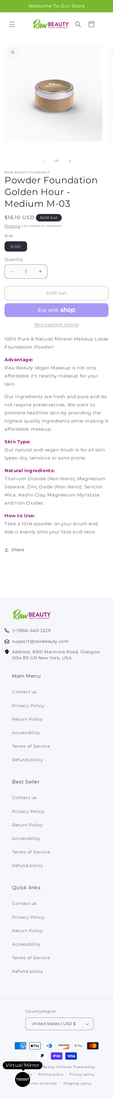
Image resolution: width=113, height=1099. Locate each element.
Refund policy (27, 759)
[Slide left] (43, 161)
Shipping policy (77, 1083)
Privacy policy (82, 1074)
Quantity (14, 259)
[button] (12, 24)
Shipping (12, 226)
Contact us (24, 692)
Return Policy (27, 719)
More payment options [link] (56, 324)
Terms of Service (31, 746)
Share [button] (17, 549)
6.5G (19, 247)
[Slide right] (70, 161)
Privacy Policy (28, 705)
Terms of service (42, 1083)
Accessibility (26, 732)
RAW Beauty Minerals (52, 1067)
